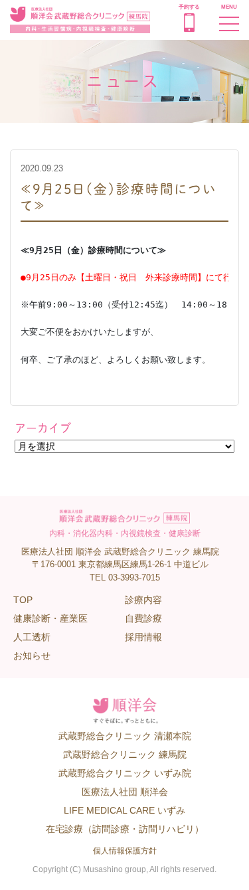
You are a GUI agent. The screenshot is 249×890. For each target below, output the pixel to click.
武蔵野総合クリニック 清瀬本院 (124, 736)
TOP (23, 599)
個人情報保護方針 (125, 850)
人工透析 (31, 637)
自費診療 (143, 618)
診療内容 (143, 599)
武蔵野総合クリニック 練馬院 (125, 754)
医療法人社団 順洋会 (125, 791)
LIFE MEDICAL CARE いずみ (124, 810)
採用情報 (143, 637)
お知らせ (31, 655)
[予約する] (189, 28)
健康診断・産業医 (50, 618)
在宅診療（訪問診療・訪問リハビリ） (125, 829)
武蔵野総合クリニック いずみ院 (124, 773)
